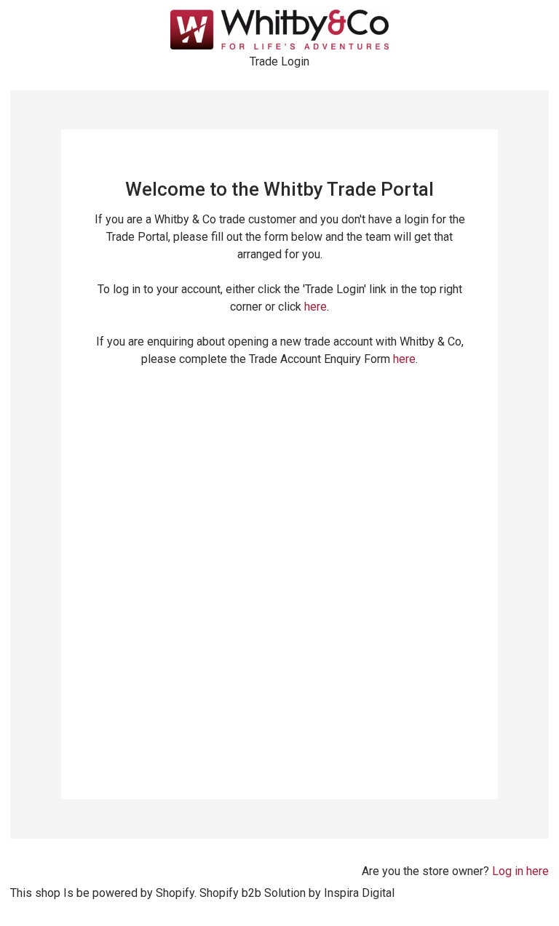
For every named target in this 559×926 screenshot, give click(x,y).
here (315, 307)
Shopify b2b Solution (252, 893)
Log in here (520, 871)
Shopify (175, 893)
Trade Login (279, 61)
